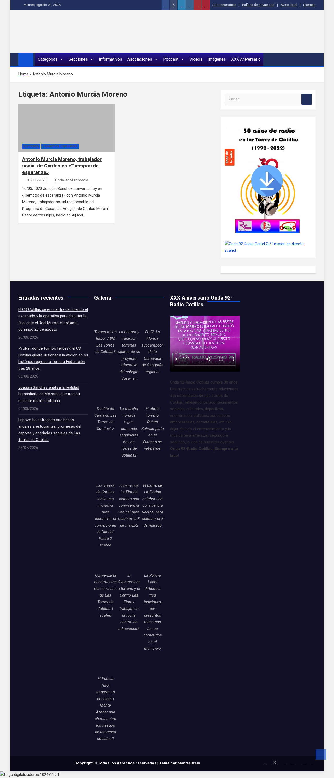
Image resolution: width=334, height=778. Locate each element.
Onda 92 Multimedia (71, 180)
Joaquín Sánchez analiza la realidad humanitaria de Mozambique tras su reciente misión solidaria (49, 394)
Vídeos (195, 59)
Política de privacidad (258, 5)
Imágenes (217, 59)
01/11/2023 (37, 180)
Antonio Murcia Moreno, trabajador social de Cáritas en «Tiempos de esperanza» (62, 165)
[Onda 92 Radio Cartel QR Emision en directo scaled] (268, 243)
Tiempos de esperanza (60, 146)
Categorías (48, 59)
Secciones (78, 59)
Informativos (110, 59)
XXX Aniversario (246, 59)
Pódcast (170, 59)
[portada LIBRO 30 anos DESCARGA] (267, 123)
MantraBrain (189, 763)
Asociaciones (139, 59)
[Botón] (165, 5)
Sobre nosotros (224, 5)
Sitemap (309, 5)
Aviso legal (289, 5)
